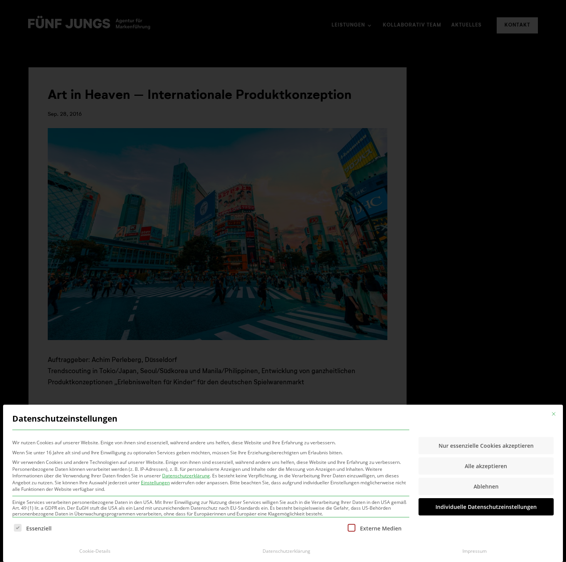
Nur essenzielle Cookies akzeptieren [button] (486, 445)
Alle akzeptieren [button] (486, 466)
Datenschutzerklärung (186, 475)
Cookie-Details (95, 551)
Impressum (474, 551)
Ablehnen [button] (486, 486)
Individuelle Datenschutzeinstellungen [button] (486, 506)
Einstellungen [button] (155, 482)
